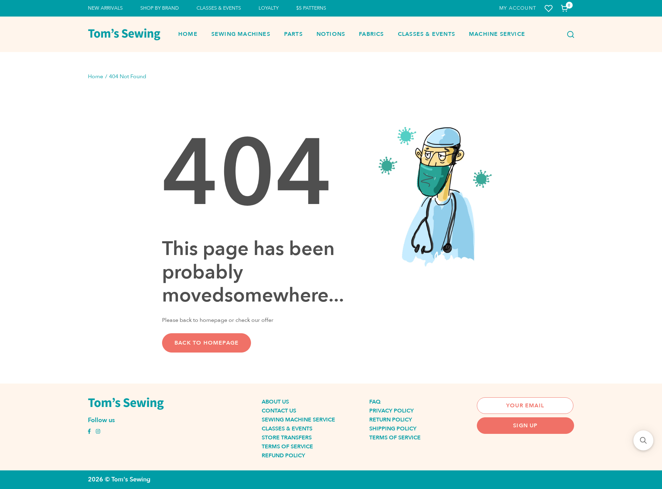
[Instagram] (98, 432)
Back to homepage (206, 343)
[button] (643, 440)
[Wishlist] (548, 8)
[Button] (568, 34)
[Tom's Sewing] (124, 34)
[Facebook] (89, 432)
